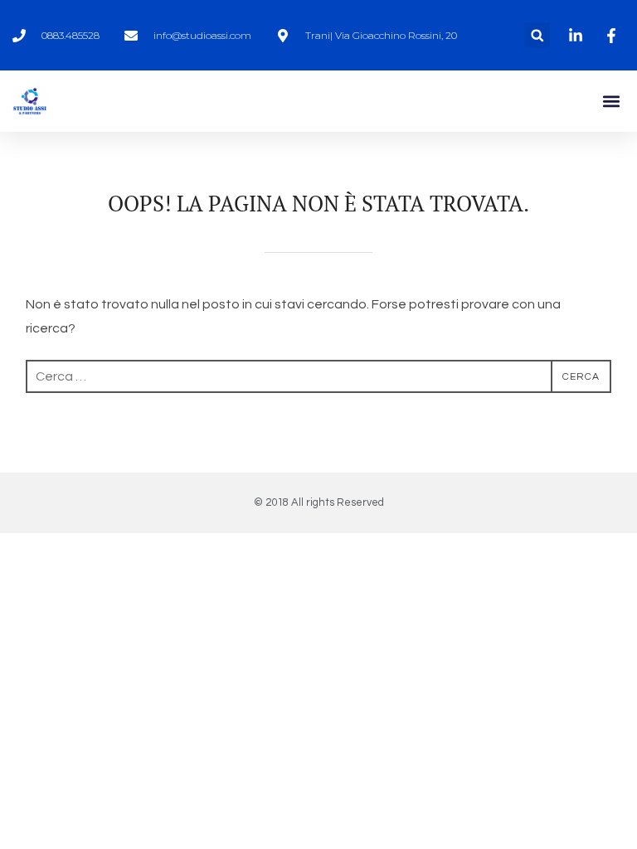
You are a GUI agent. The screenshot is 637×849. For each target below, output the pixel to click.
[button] (537, 35)
